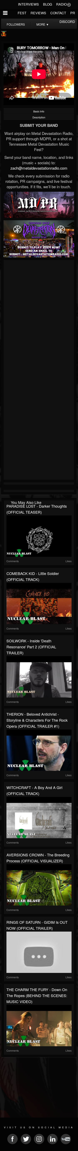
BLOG (47, 4)
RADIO (61, 4)
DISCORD (67, 21)
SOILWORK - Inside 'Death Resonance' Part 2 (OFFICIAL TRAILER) (31, 646)
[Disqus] (39, 316)
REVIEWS (38, 13)
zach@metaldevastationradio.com (38, 168)
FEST (22, 13)
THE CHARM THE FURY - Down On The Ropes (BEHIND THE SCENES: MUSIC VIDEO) (36, 995)
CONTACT (58, 13)
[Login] (69, 4)
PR (72, 13)
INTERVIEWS (28, 4)
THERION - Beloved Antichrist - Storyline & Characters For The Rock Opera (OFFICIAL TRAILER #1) (37, 720)
